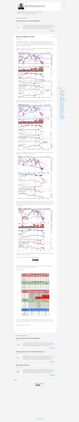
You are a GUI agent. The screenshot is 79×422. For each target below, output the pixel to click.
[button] (54, 37)
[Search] (64, 3)
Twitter (23, 13)
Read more (52, 30)
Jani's (37, 257)
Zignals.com (47, 319)
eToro (44, 321)
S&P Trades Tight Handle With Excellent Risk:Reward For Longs (62, 102)
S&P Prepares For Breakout (22, 365)
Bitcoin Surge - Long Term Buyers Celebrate (62, 92)
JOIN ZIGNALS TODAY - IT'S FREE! (22, 325)
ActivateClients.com (33, 321)
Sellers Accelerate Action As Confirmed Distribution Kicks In (30, 351)
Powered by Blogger (39, 419)
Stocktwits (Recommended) (31, 13)
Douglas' (32, 257)
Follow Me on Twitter (20, 269)
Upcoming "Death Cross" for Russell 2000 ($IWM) (27, 20)
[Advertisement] (61, 34)
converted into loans (20, 267)
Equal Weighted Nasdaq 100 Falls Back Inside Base (62, 116)
